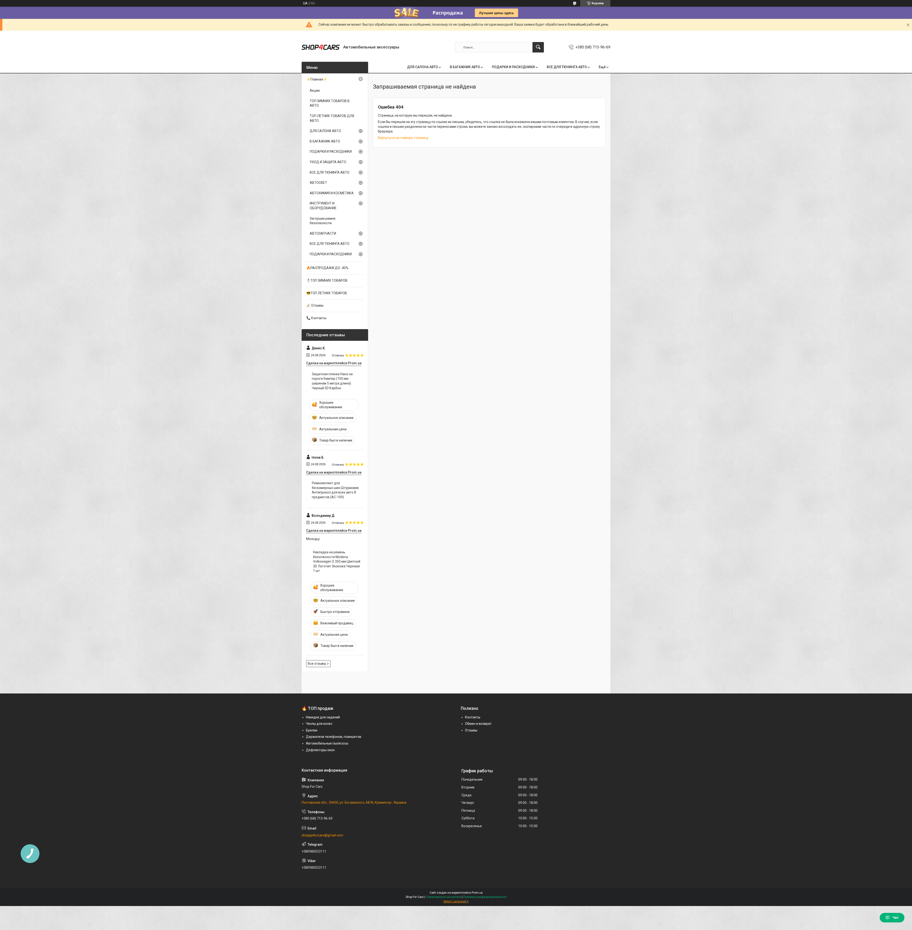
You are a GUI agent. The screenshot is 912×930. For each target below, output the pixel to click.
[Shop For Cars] (321, 47)
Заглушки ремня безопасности (322, 221)
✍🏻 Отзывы (314, 305)
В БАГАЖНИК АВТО (465, 67)
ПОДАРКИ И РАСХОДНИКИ (513, 67)
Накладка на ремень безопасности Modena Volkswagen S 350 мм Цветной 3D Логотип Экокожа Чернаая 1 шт (336, 561)
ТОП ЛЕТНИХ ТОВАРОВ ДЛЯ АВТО (332, 118)
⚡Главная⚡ (316, 79)
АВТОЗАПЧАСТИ (323, 233)
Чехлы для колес (319, 724)
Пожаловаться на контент (443, 897)
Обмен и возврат (478, 724)
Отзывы (471, 730)
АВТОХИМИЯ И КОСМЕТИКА (332, 193)
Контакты (472, 717)
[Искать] (538, 47)
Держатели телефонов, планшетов (333, 737)
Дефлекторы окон (320, 750)
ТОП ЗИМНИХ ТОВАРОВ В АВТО (330, 103)
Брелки (311, 730)
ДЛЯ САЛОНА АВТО (422, 67)
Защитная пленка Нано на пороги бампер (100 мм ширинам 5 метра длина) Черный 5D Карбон (332, 381)
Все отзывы (317, 663)
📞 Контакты (316, 318)
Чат (896, 918)
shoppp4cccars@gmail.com (322, 835)
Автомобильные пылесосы (327, 743)
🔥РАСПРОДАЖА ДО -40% (327, 268)
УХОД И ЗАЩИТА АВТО (328, 162)
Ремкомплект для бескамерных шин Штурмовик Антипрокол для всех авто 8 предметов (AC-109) (335, 490)
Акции (315, 90)
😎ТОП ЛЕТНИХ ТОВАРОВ (326, 293)
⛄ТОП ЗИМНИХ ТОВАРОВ (326, 280)
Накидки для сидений (323, 717)
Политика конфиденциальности (484, 897)
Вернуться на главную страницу (403, 138)
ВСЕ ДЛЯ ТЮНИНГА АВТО (567, 67)
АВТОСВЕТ (318, 183)
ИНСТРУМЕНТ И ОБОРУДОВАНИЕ (323, 205)
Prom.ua (477, 892)
